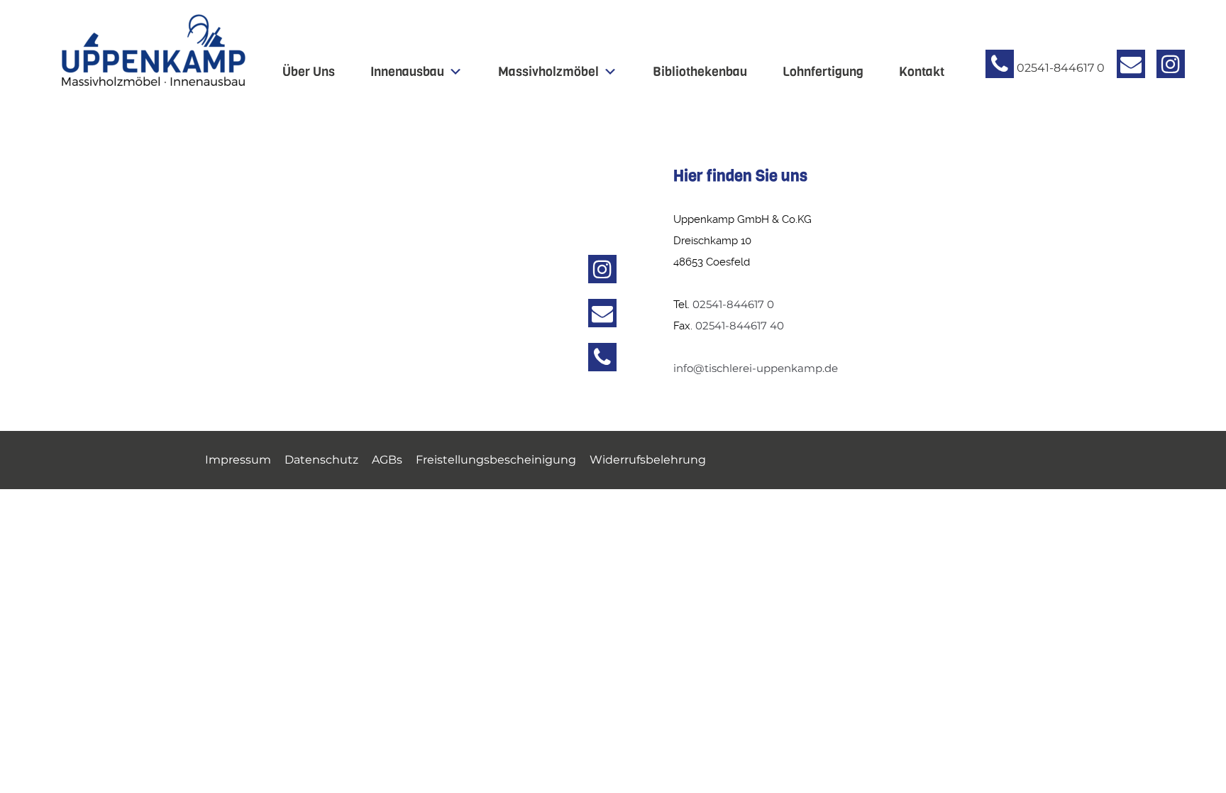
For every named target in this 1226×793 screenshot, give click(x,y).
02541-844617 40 (739, 325)
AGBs (387, 459)
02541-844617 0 (733, 304)
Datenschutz (321, 459)
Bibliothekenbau (700, 71)
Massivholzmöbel (548, 71)
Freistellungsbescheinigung (496, 459)
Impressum (238, 459)
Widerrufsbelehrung (648, 459)
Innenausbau (407, 71)
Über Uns (308, 71)
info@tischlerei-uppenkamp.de (755, 368)
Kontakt (921, 71)
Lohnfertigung (823, 71)
